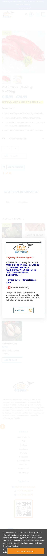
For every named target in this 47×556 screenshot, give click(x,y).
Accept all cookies (25, 551)
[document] (23, 278)
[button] (40, 241)
